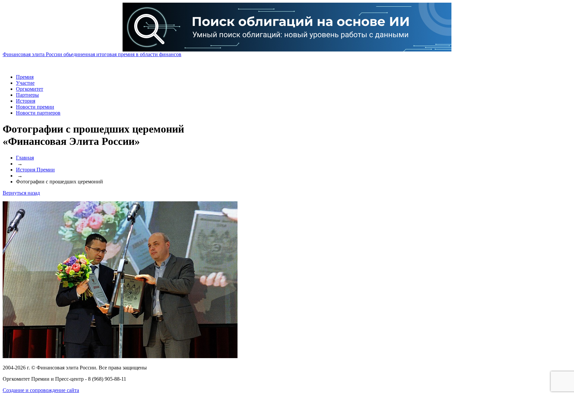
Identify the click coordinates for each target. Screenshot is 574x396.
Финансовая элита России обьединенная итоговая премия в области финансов (92, 54)
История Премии (35, 169)
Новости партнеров (38, 113)
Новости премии (35, 107)
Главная (25, 157)
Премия (25, 77)
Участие (25, 83)
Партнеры (27, 95)
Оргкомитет (29, 89)
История (25, 101)
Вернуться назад (21, 193)
